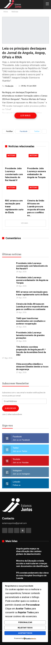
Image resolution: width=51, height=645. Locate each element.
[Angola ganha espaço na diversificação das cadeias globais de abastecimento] (8, 551)
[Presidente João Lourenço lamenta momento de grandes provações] (8, 335)
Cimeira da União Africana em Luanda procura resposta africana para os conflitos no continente (32, 306)
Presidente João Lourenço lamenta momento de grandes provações (30, 335)
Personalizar (25, 622)
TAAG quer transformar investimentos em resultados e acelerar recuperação (30, 321)
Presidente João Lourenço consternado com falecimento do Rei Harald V (32, 266)
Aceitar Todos (25, 633)
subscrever (10, 408)
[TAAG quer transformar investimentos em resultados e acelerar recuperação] (8, 321)
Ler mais (25, 115)
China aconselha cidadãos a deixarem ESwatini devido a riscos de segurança (32, 366)
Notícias (11, 155)
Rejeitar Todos (25, 628)
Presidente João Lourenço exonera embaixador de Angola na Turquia (32, 280)
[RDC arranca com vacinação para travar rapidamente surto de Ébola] (14, 191)
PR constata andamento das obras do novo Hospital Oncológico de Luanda (32, 575)
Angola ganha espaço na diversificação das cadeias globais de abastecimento (29, 551)
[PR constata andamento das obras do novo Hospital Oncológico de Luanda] (8, 576)
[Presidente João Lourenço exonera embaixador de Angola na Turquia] (36, 159)
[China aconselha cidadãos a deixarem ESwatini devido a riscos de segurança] (8, 367)
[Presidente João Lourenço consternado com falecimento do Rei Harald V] (14, 159)
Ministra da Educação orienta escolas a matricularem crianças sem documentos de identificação (32, 563)
